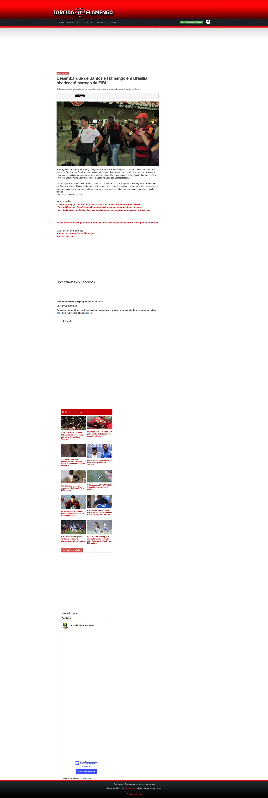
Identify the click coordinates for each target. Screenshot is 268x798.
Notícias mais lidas (66, 236)
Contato (112, 23)
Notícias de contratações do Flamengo (75, 233)
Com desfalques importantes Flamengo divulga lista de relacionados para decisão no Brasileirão (104, 209)
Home (61, 23)
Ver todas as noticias (72, 550)
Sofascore (87, 779)
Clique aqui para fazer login (191, 22)
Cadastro (100, 23)
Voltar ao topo (135, 793)
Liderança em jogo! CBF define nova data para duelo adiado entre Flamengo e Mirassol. (100, 204)
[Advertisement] (167, 13)
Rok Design (130, 788)
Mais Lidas (89, 23)
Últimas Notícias (74, 23)
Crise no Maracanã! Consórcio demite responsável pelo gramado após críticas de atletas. (100, 207)
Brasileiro (66, 618)
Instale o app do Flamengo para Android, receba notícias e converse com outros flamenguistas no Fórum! (107, 222)
